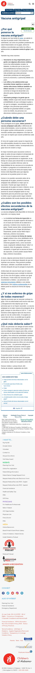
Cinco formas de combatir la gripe (13, 394)
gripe (21, 38)
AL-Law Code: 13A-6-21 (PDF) (11, 614)
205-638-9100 (23, 670)
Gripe (5, 388)
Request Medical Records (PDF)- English (15, 482)
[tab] (26, 373)
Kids (21, 640)
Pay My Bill (6, 442)
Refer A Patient (7, 508)
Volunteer (6, 449)
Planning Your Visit (8, 465)
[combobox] (23, 13)
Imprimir (18, 408)
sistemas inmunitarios (8, 282)
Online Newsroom (8, 527)
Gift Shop (5, 498)
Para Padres (9, 10)
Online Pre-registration (10, 468)
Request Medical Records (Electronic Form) (16, 478)
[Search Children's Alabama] (30, 4)
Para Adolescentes (28, 10)
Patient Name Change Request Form (14, 475)
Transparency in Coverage (18, 633)
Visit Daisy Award (8, 459)
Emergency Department (9, 608)
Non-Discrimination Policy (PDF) (12, 623)
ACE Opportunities (8, 511)
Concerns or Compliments (15, 616)
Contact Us (6, 452)
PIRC (4, 495)
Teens (17, 640)
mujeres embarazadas (19, 284)
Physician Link (7, 514)
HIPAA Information (21, 621)
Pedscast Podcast (8, 554)
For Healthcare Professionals (11, 504)
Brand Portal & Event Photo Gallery (13, 530)
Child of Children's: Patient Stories (13, 534)
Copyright (30, 415)
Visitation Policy (7, 635)
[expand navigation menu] (33, 4)
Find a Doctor (7, 517)
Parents (12, 640)
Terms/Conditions (7, 629)
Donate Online (7, 446)
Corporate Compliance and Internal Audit (14, 618)
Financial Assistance (9, 488)
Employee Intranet (24, 652)
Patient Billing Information (11, 472)
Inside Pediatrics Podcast (10, 537)
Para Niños (18, 10)
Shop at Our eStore (8, 456)
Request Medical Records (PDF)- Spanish (15, 485)
